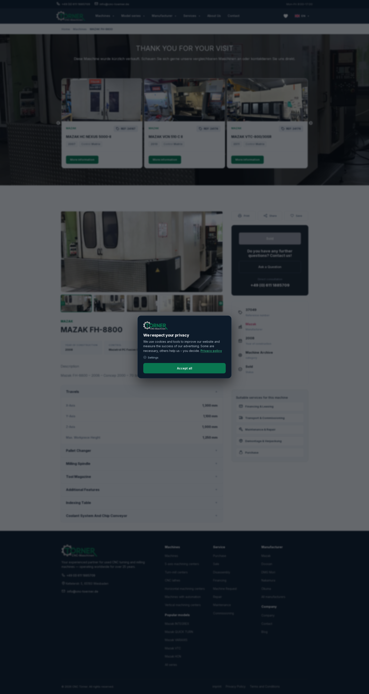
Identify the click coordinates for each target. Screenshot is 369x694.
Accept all (184, 368)
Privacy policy (211, 351)
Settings (153, 357)
